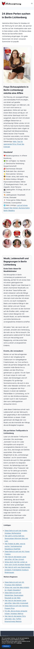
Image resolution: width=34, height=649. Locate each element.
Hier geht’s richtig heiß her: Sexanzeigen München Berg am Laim (16, 538)
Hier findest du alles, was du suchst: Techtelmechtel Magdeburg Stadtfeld (15, 546)
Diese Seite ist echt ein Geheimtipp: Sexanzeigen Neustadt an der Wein (14, 595)
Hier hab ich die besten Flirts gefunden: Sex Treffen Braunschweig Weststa (15, 618)
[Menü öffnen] (31, 3)
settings (19, 643)
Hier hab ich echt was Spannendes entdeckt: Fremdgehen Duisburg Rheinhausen (17, 569)
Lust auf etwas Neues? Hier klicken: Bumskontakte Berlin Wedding (17, 207)
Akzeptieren (6, 646)
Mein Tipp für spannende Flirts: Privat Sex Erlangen (14, 144)
